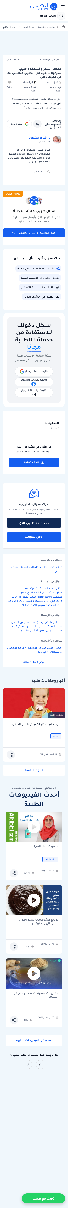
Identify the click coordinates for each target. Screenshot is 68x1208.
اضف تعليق (31, 462)
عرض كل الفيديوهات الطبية (34, 1040)
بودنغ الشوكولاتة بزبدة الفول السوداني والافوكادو (38, 921)
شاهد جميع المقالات (34, 770)
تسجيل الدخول (47, 16)
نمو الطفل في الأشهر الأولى (42, 297)
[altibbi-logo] (44, 7)
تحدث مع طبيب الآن (34, 523)
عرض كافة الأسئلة (34, 662)
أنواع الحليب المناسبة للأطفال (40, 287)
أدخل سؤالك (34, 536)
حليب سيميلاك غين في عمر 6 (36, 268)
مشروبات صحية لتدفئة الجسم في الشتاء (36, 995)
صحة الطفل (28, 27)
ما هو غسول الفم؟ (46, 847)
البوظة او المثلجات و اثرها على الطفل (36, 724)
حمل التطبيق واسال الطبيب (37, 233)
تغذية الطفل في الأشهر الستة (40, 278)
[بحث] (61, 16)
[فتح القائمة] (61, 7)
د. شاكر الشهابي (39, 138)
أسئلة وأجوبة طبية (47, 27)
